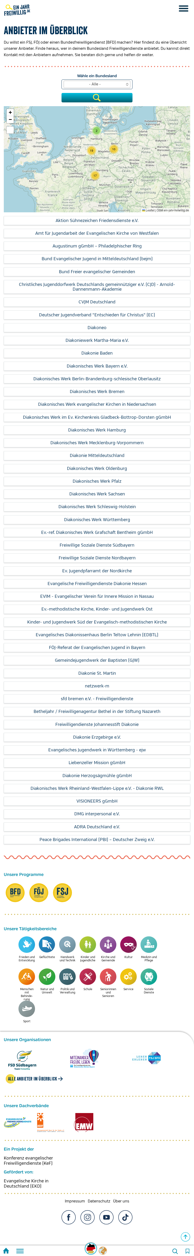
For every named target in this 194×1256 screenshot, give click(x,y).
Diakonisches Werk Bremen (97, 391)
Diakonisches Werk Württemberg (97, 519)
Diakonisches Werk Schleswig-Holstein (97, 506)
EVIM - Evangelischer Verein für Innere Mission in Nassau (97, 596)
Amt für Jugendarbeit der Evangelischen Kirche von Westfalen (97, 233)
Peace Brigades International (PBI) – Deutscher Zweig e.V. (97, 839)
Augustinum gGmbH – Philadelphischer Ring (97, 246)
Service (128, 989)
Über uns (121, 1201)
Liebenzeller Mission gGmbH (97, 762)
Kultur (128, 957)
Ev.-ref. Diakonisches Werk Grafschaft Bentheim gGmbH (97, 532)
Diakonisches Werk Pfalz (97, 481)
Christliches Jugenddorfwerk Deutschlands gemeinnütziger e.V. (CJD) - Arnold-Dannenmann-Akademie (97, 287)
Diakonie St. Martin (97, 673)
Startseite (6, 1251)
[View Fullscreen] (10, 130)
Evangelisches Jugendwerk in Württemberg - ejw (97, 750)
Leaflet (149, 210)
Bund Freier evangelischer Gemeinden (97, 271)
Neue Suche (175, 1251)
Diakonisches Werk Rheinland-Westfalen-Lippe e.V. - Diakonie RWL (97, 788)
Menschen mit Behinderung (27, 994)
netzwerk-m (97, 686)
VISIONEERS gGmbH (97, 801)
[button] (95, 175)
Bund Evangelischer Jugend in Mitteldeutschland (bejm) (97, 258)
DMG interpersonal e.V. (97, 813)
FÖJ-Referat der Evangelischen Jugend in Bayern (97, 647)
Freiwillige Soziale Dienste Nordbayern (97, 558)
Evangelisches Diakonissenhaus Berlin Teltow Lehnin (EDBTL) (97, 634)
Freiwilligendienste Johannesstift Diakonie (97, 724)
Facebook (69, 1217)
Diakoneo (97, 327)
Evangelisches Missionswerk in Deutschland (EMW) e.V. (83, 1122)
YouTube (106, 1217)
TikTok (125, 1217)
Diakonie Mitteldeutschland (97, 455)
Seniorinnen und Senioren (108, 993)
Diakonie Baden (97, 353)
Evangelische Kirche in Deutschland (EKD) (26, 1183)
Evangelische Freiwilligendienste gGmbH (17, 1122)
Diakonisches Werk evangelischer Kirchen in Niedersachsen (97, 404)
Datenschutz (99, 1201)
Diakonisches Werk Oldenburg (97, 468)
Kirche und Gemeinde (108, 958)
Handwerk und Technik (67, 958)
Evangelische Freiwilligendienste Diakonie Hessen (97, 583)
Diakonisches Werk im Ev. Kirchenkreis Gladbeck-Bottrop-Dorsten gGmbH (97, 417)
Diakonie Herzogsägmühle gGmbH (97, 775)
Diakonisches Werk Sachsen (97, 494)
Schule (88, 989)
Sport (27, 1021)
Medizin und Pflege (149, 958)
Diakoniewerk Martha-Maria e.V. (97, 340)
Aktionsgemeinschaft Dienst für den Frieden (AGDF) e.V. (50, 1122)
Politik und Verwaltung (67, 991)
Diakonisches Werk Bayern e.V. (97, 366)
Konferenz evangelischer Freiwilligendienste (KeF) (28, 1161)
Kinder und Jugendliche (87, 958)
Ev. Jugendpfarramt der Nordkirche (97, 571)
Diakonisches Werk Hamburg (97, 430)
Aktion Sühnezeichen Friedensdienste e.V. (97, 220)
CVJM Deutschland (97, 302)
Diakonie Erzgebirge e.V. (97, 737)
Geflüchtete (47, 957)
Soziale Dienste (149, 991)
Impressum (75, 1201)
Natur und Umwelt (47, 991)
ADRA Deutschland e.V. (97, 826)
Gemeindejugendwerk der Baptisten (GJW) (97, 660)
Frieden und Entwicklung (27, 958)
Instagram (87, 1217)
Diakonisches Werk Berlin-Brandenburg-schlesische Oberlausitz (97, 378)
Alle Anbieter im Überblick (32, 1079)
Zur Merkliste (187, 1251)
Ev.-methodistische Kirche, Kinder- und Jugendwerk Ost (97, 609)
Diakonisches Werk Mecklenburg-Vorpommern (97, 442)
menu (183, 8)
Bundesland (106, 76)
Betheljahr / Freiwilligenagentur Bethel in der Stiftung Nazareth (97, 711)
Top (185, 1237)
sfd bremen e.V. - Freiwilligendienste (97, 698)
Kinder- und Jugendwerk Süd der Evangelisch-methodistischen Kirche (97, 622)
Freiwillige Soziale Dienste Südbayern (97, 545)
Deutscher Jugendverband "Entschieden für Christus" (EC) (97, 315)
